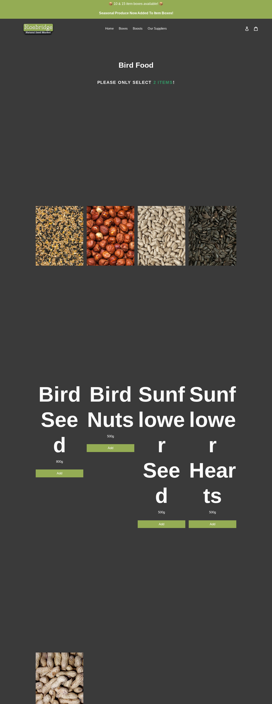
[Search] (241, 28)
